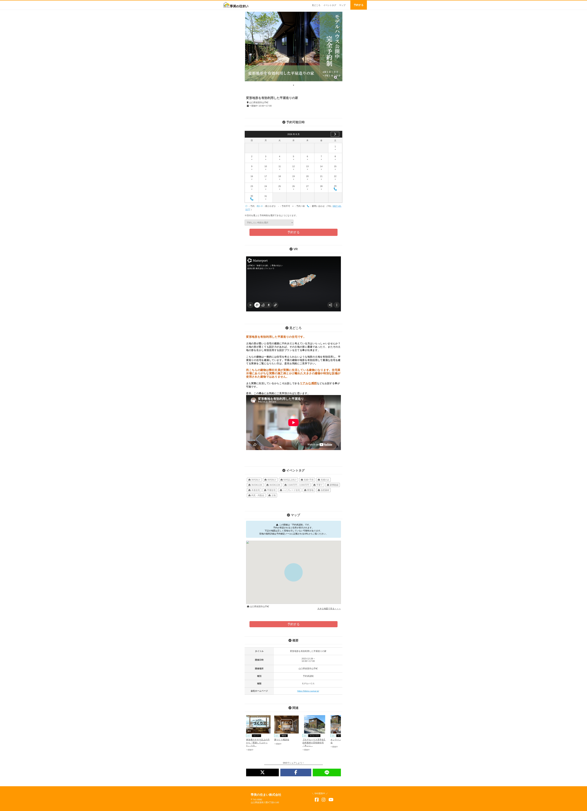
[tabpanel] (293, 46)
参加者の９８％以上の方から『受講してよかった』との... (258, 742)
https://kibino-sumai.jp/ (308, 691)
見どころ (316, 5)
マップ (342, 5)
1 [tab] (293, 85)
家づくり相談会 (281, 739)
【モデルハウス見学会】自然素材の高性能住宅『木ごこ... (314, 742)
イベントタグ (329, 5)
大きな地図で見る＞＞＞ (329, 608)
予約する (359, 5)
